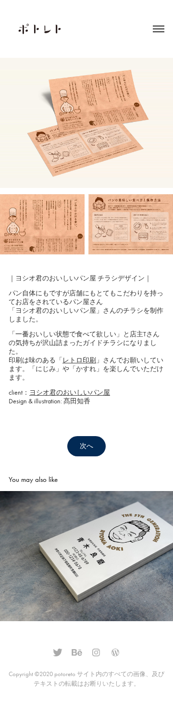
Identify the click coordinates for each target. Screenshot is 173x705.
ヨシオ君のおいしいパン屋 (69, 392)
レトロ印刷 (79, 360)
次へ (86, 446)
